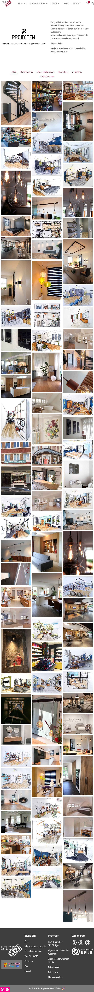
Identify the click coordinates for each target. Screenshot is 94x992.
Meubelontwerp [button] (47, 76)
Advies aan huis (37, 3)
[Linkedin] (87, 942)
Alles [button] (14, 72)
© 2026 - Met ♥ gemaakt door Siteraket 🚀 (47, 988)
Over (55, 3)
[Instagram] (74, 942)
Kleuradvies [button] (63, 72)
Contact (77, 3)
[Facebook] (80, 942)
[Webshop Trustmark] (82, 951)
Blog (66, 3)
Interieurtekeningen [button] (45, 72)
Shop (20, 3)
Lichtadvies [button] (77, 72)
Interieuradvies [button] (26, 72)
